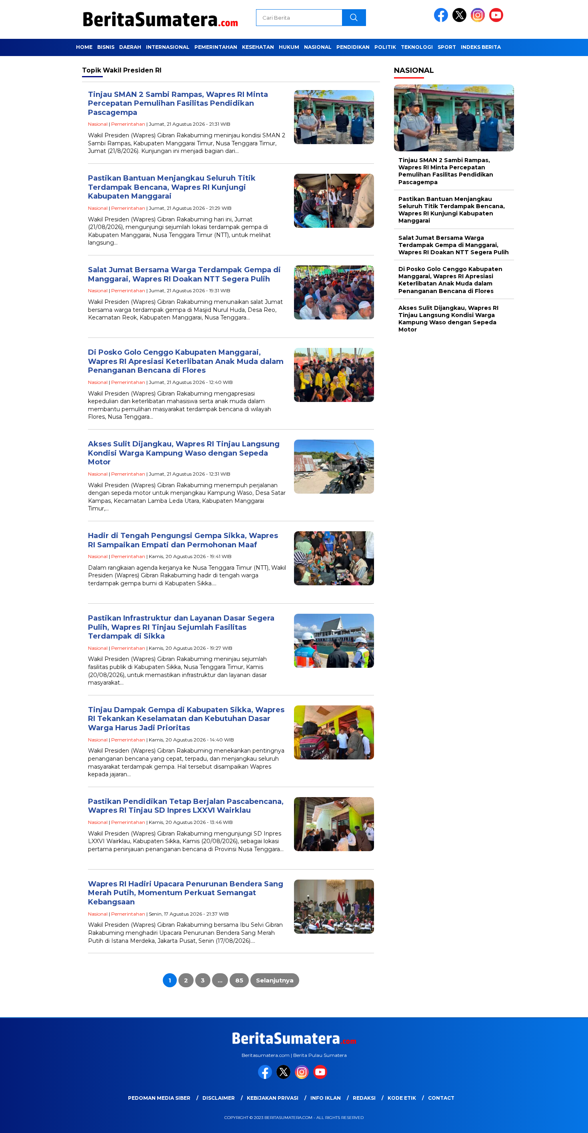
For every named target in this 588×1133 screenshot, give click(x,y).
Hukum (289, 47)
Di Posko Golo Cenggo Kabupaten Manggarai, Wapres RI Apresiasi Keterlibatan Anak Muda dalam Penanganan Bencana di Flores (186, 361)
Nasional (318, 47)
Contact (441, 1098)
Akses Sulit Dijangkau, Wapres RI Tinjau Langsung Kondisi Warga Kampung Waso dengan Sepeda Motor (184, 453)
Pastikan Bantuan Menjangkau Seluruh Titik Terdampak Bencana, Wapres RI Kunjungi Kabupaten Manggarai (172, 187)
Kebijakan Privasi (272, 1098)
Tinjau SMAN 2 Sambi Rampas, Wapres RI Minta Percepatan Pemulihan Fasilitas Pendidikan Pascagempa (178, 103)
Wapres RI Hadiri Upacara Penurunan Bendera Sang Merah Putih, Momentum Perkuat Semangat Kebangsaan (185, 893)
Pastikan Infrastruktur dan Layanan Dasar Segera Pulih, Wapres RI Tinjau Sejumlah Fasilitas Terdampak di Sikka (181, 627)
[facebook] (442, 20)
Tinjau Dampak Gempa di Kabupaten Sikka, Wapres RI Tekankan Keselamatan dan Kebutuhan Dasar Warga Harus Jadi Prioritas (186, 718)
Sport (447, 47)
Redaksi (364, 1098)
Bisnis (105, 47)
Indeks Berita (481, 47)
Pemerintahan (215, 47)
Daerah (130, 47)
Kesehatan (258, 47)
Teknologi (417, 47)
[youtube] (497, 20)
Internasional (168, 47)
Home (84, 47)
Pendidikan (353, 47)
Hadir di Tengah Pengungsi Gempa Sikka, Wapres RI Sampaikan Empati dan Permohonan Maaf (183, 540)
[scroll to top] (564, 1121)
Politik (385, 47)
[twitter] (460, 20)
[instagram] (479, 20)
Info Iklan (325, 1098)
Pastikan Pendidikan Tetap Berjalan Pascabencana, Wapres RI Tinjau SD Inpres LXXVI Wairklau (186, 806)
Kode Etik (402, 1098)
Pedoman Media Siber (159, 1098)
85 (239, 980)
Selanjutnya (275, 980)
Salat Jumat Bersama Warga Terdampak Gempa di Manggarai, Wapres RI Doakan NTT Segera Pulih (184, 274)
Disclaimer (218, 1098)
